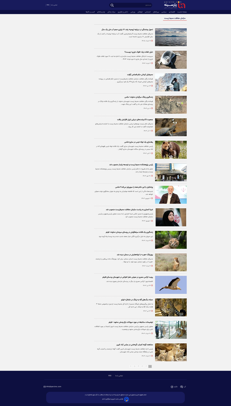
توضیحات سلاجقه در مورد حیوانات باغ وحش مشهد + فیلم (131, 322)
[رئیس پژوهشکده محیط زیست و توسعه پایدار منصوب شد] (171, 172)
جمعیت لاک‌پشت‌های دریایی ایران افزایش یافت (135, 119)
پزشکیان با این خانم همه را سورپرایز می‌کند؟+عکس (134, 187)
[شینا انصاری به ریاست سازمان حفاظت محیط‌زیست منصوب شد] (171, 217)
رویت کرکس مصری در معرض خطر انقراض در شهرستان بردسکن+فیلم (128, 277)
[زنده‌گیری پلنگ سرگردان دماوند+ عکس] (171, 105)
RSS (48, 5)
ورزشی (133, 12)
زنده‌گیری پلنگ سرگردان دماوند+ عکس (139, 97)
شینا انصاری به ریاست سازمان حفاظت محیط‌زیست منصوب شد (129, 209)
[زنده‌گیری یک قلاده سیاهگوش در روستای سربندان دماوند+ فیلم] (171, 240)
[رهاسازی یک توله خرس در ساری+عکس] (171, 150)
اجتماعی (148, 12)
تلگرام (176, 387)
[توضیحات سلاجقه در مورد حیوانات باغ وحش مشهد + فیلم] (171, 330)
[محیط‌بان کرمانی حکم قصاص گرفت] (171, 82)
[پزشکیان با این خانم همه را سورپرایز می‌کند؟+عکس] (171, 195)
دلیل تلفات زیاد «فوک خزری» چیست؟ (139, 52)
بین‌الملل (156, 12)
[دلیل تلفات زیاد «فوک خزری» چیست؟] (171, 60)
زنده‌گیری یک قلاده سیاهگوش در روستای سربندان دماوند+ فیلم (129, 232)
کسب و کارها (90, 12)
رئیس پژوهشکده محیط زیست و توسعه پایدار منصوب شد (131, 164)
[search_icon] (112, 5)
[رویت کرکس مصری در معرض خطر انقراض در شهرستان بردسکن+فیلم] (171, 285)
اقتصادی (172, 12)
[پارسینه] (173, 5)
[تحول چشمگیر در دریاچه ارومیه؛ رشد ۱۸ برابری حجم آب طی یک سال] (171, 37)
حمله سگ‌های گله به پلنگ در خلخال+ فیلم (137, 299)
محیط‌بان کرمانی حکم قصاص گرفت (140, 74)
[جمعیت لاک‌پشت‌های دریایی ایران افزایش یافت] (171, 127)
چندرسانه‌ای (101, 12)
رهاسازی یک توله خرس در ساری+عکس (138, 142)
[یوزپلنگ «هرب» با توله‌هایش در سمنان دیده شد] (171, 262)
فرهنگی (140, 12)
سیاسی (164, 12)
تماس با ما (54, 5)
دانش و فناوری (123, 12)
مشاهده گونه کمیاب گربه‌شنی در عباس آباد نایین (134, 344)
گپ (185, 387)
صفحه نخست (182, 12)
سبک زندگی (111, 12)
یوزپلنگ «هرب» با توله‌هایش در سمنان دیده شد (135, 254)
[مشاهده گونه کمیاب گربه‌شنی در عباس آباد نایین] (171, 352)
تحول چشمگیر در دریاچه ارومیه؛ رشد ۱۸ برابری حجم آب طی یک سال (127, 29)
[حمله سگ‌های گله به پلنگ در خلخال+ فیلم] (171, 307)
